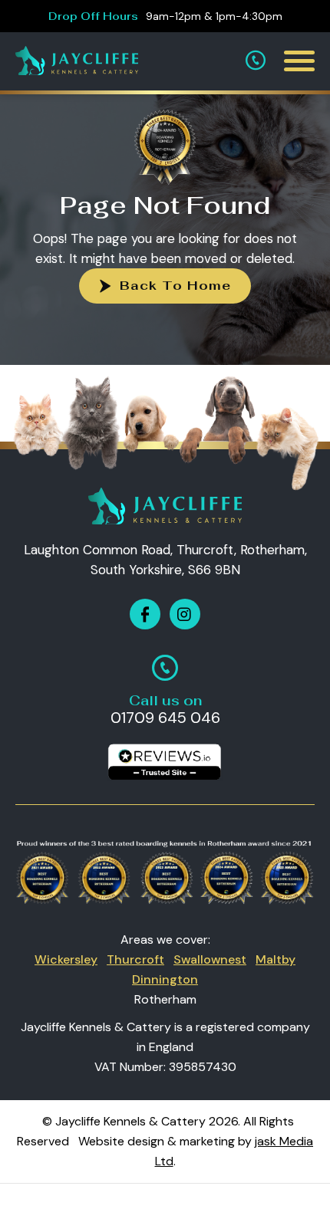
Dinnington (165, 979)
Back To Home (175, 286)
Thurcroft (135, 959)
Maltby (275, 959)
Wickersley (66, 959)
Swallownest (209, 959)
